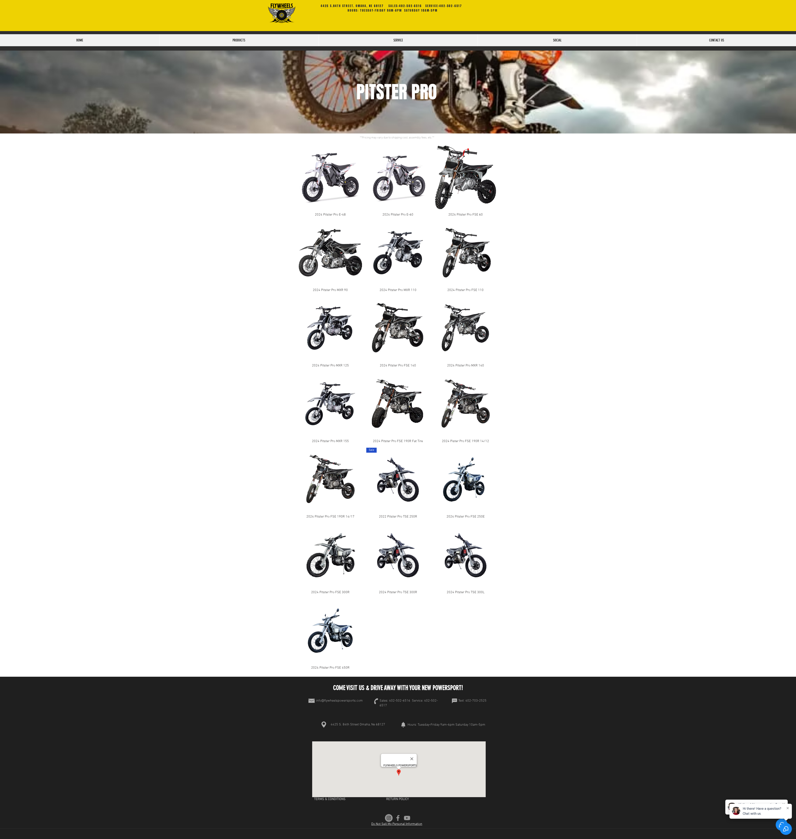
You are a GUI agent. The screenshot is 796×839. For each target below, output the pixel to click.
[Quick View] (330, 177)
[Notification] (403, 724)
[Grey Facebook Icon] (398, 818)
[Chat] (454, 700)
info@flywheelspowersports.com (339, 701)
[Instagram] (389, 818)
